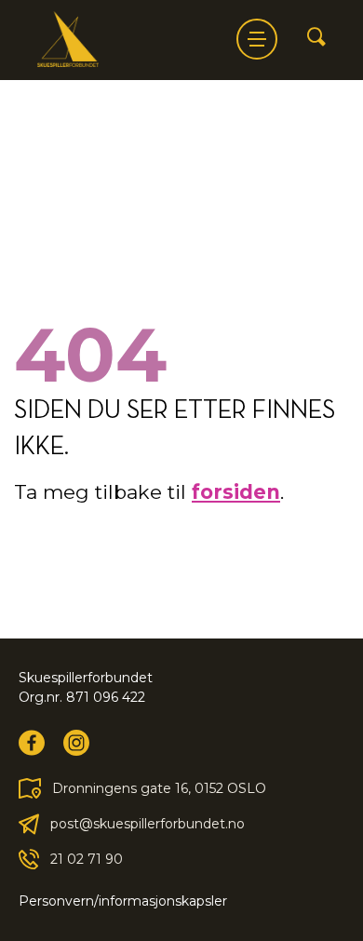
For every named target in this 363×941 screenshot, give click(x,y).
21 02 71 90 (86, 859)
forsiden (236, 492)
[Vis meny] (256, 39)
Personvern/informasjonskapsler (123, 901)
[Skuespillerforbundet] (68, 39)
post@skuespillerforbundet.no (147, 823)
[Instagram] (76, 743)
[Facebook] (32, 743)
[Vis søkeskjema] (316, 38)
